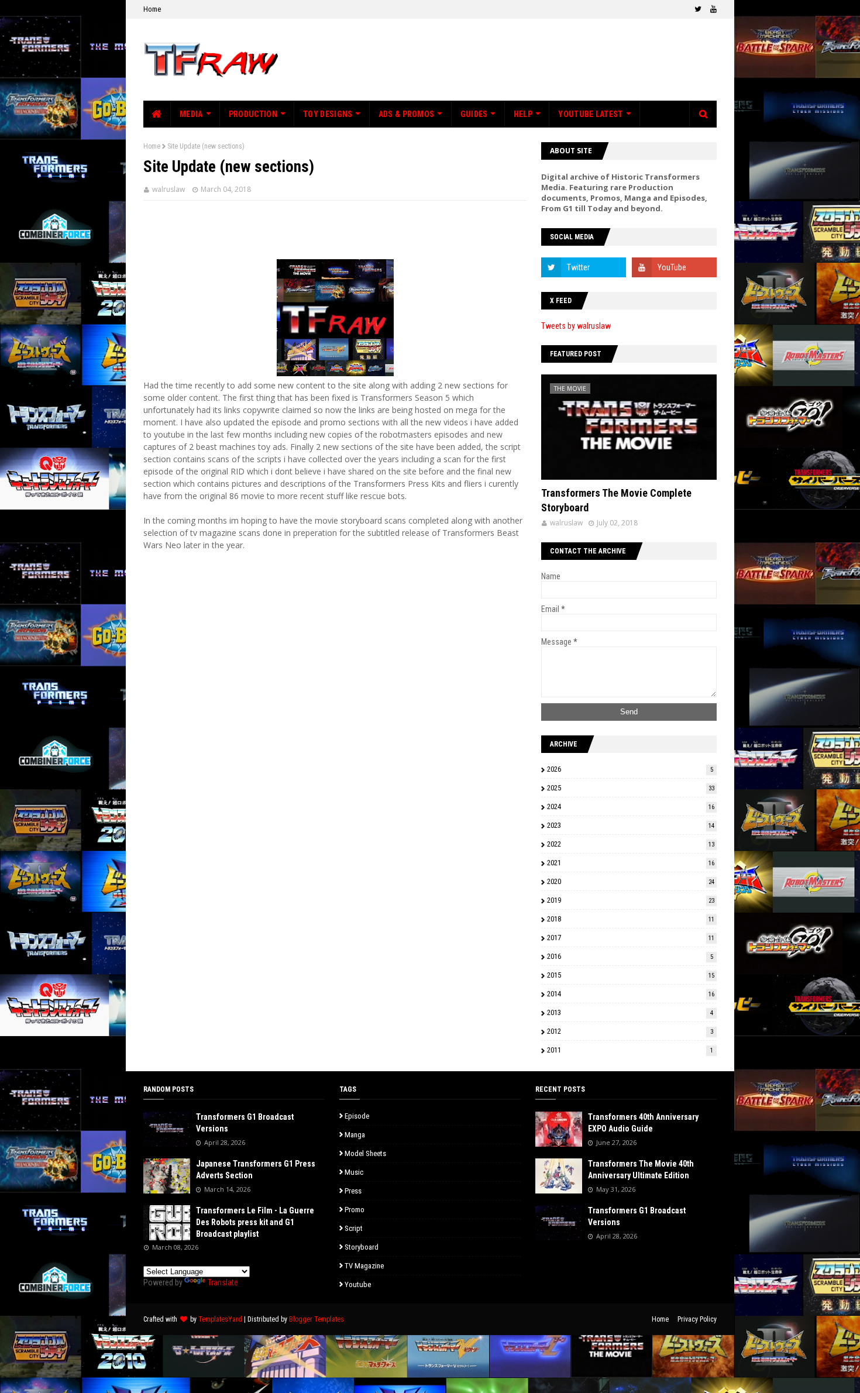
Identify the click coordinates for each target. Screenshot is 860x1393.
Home (152, 9)
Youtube (358, 1284)
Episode (357, 1116)
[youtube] (712, 9)
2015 (630, 975)
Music (354, 1172)
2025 (630, 787)
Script (354, 1228)
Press (353, 1190)
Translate (223, 1282)
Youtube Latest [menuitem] (590, 114)
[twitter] (698, 9)
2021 (630, 862)
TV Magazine (364, 1265)
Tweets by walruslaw (576, 326)
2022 (630, 844)
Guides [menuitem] (474, 114)
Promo (354, 1209)
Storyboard (362, 1247)
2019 (630, 900)
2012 (630, 1031)
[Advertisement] (504, 59)
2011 (630, 1049)
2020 (630, 881)
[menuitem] (157, 114)
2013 (630, 1012)
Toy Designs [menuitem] (327, 114)
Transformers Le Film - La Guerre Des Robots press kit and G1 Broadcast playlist (255, 1222)
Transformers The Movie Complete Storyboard (616, 500)
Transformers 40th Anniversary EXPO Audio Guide (643, 1122)
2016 (630, 956)
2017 (630, 937)
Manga (355, 1134)
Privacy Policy (697, 1319)
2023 (630, 825)
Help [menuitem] (523, 114)
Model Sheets (365, 1153)
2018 (630, 918)
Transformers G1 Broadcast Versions (245, 1122)
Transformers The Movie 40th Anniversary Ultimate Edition (641, 1169)
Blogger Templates (316, 1319)
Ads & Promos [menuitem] (407, 114)
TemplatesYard (220, 1319)
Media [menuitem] (191, 114)
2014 (630, 993)
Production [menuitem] (253, 114)
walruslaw (168, 189)
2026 (630, 769)
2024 (630, 806)
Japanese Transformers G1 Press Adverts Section (255, 1169)
